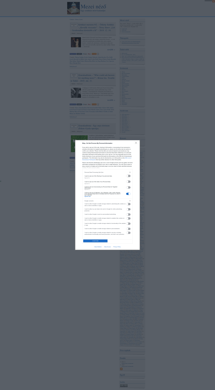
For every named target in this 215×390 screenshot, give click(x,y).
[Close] (136, 143)
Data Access (107, 246)
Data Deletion (98, 246)
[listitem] (107, 172)
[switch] (128, 176)
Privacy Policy (117, 246)
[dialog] (107, 195)
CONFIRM (95, 241)
